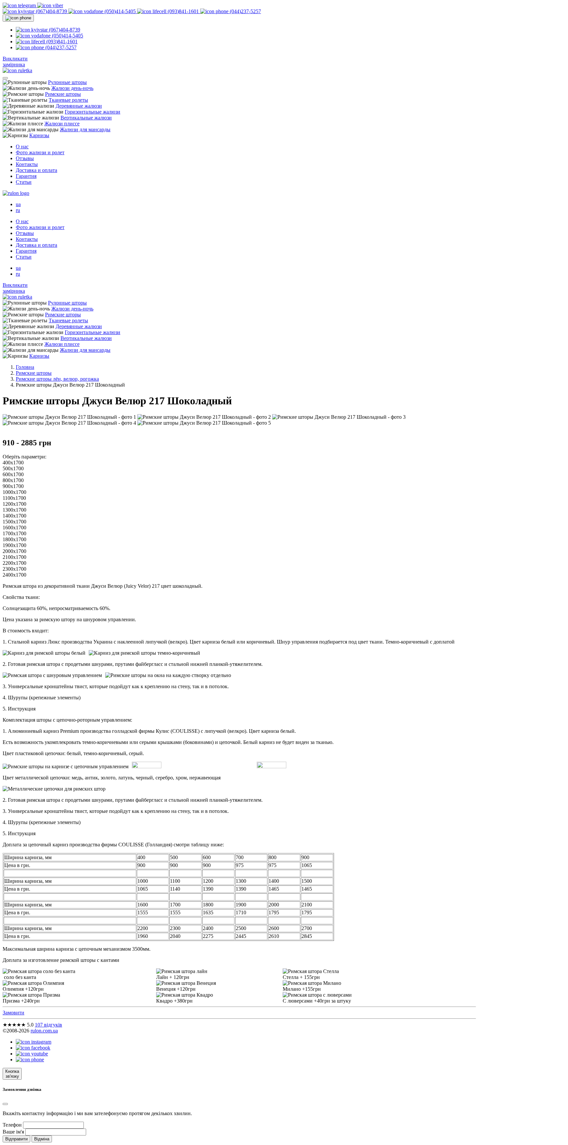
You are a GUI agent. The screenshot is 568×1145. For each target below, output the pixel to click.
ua (18, 204)
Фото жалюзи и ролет (40, 152)
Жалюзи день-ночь (72, 88)
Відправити (16, 1138)
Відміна (41, 1138)
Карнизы (39, 135)
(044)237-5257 (244, 11)
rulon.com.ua (44, 1030)
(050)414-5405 (120, 11)
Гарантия (26, 176)
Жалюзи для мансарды (85, 129)
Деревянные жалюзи (79, 106)
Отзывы (25, 158)
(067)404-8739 (51, 11)
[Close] (5, 1104)
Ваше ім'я (13, 1131)
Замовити (13, 1012)
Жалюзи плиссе (62, 123)
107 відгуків (48, 1025)
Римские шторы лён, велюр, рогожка (57, 379)
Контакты (27, 164)
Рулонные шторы (67, 82)
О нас (22, 146)
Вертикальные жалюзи (86, 117)
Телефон (12, 1125)
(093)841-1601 (183, 11)
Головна (25, 367)
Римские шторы (63, 94)
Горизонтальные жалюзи (92, 112)
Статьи (24, 182)
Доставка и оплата (36, 170)
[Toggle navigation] (5, 78)
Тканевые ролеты (68, 100)
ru (18, 210)
